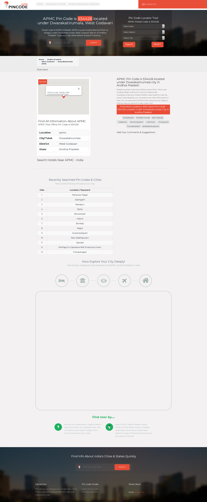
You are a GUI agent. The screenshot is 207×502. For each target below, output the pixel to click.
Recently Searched (90, 492)
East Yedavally (157, 118)
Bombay (80, 223)
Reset (157, 44)
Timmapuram (163, 122)
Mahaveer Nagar (80, 195)
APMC (44, 64)
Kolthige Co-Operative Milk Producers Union (80, 247)
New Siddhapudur (80, 238)
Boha (79, 209)
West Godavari (48, 62)
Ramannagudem (136, 122)
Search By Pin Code (56, 4)
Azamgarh (80, 200)
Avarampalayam (80, 233)
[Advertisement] (126, 63)
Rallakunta (123, 122)
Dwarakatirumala (65, 62)
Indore (80, 219)
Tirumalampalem (133, 126)
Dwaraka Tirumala (143, 118)
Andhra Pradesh (54, 59)
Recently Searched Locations (84, 4)
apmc (62, 132)
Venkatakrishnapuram (150, 126)
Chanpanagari (80, 252)
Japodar (80, 242)
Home (40, 4)
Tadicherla (151, 122)
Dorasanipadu (128, 118)
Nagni (80, 228)
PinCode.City (139, 492)
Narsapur (79, 204)
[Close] (79, 89)
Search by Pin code (90, 489)
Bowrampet (80, 214)
